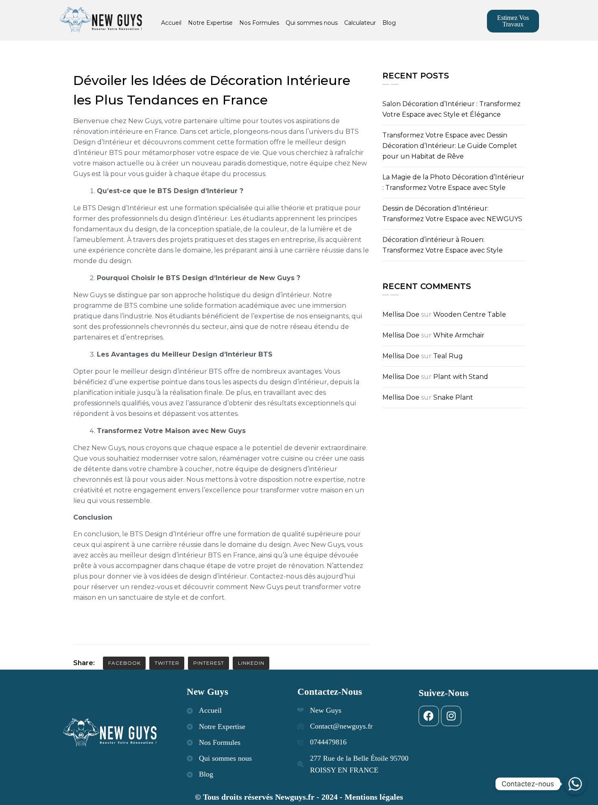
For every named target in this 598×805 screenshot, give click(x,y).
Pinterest (208, 663)
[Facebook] (429, 716)
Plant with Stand (460, 377)
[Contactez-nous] (575, 784)
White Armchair (459, 335)
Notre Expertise (210, 22)
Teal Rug (448, 356)
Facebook (124, 663)
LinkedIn (251, 663)
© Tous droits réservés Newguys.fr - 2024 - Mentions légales (299, 796)
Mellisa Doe (400, 314)
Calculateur (360, 22)
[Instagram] (451, 716)
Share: (84, 663)
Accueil (171, 22)
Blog (389, 22)
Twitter (167, 663)
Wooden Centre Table (469, 314)
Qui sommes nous (312, 22)
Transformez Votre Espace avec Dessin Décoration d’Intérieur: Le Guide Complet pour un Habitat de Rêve (449, 145)
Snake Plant (453, 397)
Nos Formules (259, 22)
